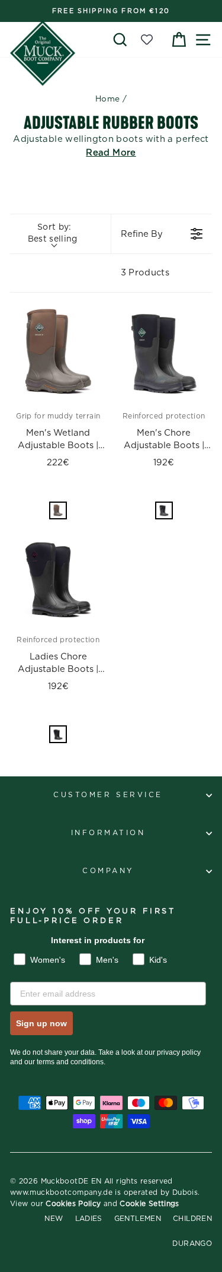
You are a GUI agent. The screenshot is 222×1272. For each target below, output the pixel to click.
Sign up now (41, 1023)
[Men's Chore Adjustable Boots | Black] (164, 352)
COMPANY (108, 871)
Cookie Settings (149, 1203)
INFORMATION (108, 833)
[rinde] (58, 510)
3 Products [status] (145, 272)
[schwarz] (164, 510)
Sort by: (53, 233)
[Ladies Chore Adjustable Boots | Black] (58, 577)
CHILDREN (192, 1218)
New (53, 1218)
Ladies (88, 1218)
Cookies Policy (73, 1203)
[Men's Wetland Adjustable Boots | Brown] (58, 352)
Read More (111, 152)
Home (107, 99)
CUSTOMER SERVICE (108, 795)
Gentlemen (137, 1218)
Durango (192, 1243)
